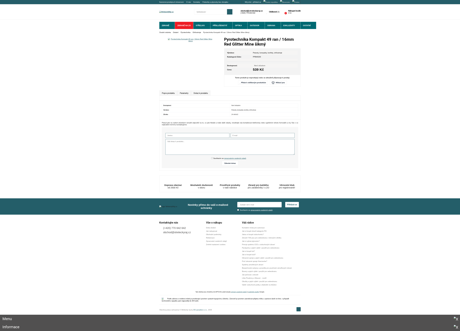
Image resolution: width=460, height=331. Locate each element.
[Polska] (296, 2)
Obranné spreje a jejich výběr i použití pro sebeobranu (262, 258)
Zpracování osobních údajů (216, 241)
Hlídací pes (280, 83)
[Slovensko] (285, 2)
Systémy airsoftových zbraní (252, 265)
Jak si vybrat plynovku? (251, 241)
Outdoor (254, 25)
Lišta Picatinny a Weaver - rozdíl (254, 278)
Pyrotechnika (185, 32)
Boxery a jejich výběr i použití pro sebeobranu (259, 271)
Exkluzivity (289, 25)
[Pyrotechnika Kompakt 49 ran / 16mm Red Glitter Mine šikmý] (190, 40)
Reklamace (210, 238)
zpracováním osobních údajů (235, 158)
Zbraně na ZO (184, 25)
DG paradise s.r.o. (200, 310)
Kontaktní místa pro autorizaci (253, 228)
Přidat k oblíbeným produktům (253, 83)
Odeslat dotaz (230, 163)
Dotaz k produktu (201, 93)
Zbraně (165, 25)
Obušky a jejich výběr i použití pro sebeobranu (259, 281)
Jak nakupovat (211, 231)
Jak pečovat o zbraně (250, 275)
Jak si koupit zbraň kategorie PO (254, 231)
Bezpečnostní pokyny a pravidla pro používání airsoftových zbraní (267, 268)
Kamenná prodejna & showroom (171, 2)
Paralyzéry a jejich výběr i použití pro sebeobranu (260, 248)
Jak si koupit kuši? (249, 255)
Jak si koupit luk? (248, 251)
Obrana (271, 25)
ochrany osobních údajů (239, 292)
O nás (188, 2)
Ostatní (307, 25)
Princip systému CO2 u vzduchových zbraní (258, 244)
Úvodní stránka (165, 32)
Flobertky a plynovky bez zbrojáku (215, 2)
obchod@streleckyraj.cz (177, 232)
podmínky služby (253, 292)
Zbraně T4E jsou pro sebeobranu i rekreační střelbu (261, 238)
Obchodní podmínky (213, 234)
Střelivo (200, 25)
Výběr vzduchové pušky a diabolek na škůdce (259, 285)
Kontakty (196, 2)
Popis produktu (168, 93)
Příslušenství (220, 25)
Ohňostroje (197, 32)
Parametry (184, 93)
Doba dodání (211, 228)
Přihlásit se (292, 205)
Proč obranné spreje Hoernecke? (254, 261)
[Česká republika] (270, 2)
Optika (238, 25)
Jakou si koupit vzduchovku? (253, 234)
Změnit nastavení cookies (215, 244)
